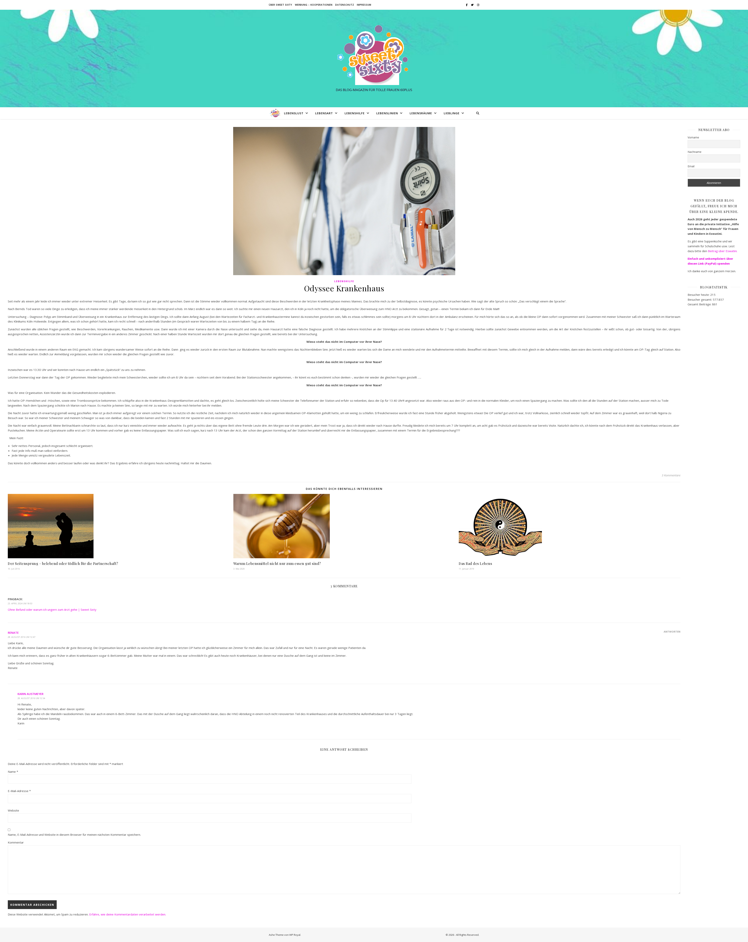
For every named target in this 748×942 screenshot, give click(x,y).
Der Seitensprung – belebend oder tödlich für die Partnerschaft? (63, 563)
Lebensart (324, 113)
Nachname (694, 152)
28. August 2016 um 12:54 (31, 698)
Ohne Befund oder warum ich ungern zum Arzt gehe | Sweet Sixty (52, 609)
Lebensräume (421, 113)
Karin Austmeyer (30, 694)
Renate (13, 632)
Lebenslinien (387, 113)
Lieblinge (452, 113)
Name (13, 772)
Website (13, 810)
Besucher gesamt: (700, 299)
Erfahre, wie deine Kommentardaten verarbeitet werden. (127, 914)
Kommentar (16, 842)
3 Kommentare (671, 475)
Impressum (364, 4)
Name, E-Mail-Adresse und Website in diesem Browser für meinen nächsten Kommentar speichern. (74, 835)
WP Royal (294, 935)
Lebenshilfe (355, 113)
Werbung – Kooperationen (314, 4)
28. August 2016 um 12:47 (21, 636)
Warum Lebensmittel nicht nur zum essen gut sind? (277, 563)
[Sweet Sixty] (374, 55)
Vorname (693, 137)
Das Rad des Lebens (475, 563)
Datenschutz (344, 4)
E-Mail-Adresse (19, 791)
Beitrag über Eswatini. (723, 251)
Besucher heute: (699, 295)
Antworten (672, 631)
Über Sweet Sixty (280, 4)
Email (691, 166)
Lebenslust (293, 113)
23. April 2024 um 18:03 (20, 603)
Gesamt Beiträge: (700, 304)
